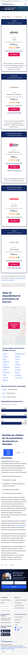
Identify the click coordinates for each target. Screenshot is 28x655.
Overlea (5, 354)
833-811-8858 (16, 113)
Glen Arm (17, 367)
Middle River (6, 361)
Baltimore (5, 380)
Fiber (4, 397)
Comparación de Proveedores (21, 600)
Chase (17, 361)
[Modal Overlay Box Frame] (14, 580)
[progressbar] (14, 410)
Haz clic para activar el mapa (14, 325)
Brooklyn (17, 372)
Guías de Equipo (18, 602)
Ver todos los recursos (19, 608)
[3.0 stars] (14, 48)
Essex (4, 359)
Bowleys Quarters (20, 354)
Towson (17, 359)
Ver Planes (12, 54)
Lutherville (18, 375)
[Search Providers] (11, 606)
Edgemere (18, 364)
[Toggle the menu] (25, 4)
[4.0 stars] (16, 48)
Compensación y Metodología (7, 647)
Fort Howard (18, 377)
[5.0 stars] (18, 48)
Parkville (5, 369)
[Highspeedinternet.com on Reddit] (15, 630)
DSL (4, 393)
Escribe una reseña (8, 452)
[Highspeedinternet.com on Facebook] (15, 628)
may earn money (5, 1)
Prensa (16, 625)
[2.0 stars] (12, 48)
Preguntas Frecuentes (19, 605)
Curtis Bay (18, 369)
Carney (5, 375)
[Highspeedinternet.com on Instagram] (21, 628)
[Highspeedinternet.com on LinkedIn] (18, 630)
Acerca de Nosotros (19, 617)
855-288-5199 (16, 268)
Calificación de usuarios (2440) (14, 51)
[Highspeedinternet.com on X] (18, 628)
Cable (4, 389)
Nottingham (6, 367)
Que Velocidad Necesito (6, 622)
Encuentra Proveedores (5, 600)
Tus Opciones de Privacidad (8, 648)
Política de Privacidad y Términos (20, 647)
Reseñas (2, 602)
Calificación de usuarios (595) (14, 163)
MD (6, 565)
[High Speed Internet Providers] (8, 4)
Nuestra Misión (18, 619)
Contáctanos (17, 622)
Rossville (5, 356)
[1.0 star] (10, 48)
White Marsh (6, 372)
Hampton (17, 356)
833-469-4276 (16, 170)
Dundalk (5, 364)
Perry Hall (5, 377)
